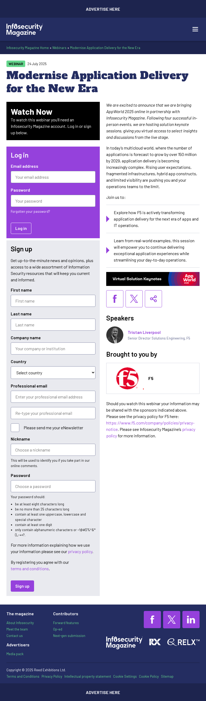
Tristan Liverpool (144, 332)
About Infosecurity (20, 623)
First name (21, 289)
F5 (150, 378)
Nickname (20, 438)
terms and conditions (30, 568)
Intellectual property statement (87, 676)
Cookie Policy (149, 676)
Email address (24, 166)
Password (20, 189)
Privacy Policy (52, 676)
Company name (26, 337)
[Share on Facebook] (114, 298)
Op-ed (57, 629)
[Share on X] (134, 298)
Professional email (29, 385)
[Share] (153, 298)
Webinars (59, 48)
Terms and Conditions (22, 676)
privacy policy (80, 551)
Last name (21, 313)
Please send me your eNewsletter (53, 427)
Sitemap (167, 676)
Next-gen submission (69, 635)
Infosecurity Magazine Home (27, 48)
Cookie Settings (125, 676)
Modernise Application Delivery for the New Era (105, 48)
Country (18, 361)
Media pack (14, 654)
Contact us (14, 635)
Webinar (16, 64)
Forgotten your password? (30, 211)
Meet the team (17, 629)
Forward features (66, 623)
